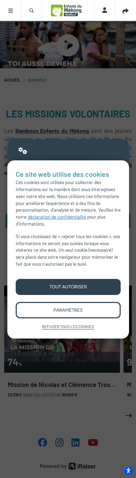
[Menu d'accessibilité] (128, 470)
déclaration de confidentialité (57, 217)
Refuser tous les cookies (68, 326)
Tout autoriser (68, 286)
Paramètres (68, 310)
